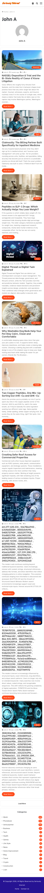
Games (6, 840)
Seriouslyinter (8, 825)
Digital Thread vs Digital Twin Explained (18, 268)
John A (22, 40)
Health (5, 836)
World (5, 817)
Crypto (5, 862)
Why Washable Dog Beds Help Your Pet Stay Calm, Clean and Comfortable (21, 333)
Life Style (6, 843)
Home (5, 12)
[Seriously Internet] (11, 3)
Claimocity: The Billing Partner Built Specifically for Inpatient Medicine (22, 143)
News (5, 847)
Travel (5, 858)
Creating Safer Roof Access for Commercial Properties (19, 456)
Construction (8, 866)
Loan (5, 870)
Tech (5, 832)
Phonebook (7, 821)
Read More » (8, 106)
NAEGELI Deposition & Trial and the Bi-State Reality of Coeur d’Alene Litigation (21, 78)
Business (6, 828)
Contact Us (25, 889)
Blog (5, 855)
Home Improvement (10, 851)
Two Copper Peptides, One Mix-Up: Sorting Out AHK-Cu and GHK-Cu (21, 394)
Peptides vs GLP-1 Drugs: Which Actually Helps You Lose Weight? (20, 208)
